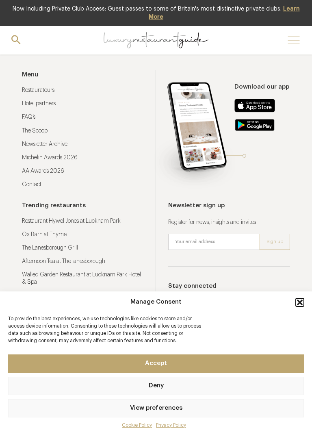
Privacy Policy (171, 425)
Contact (31, 184)
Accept (156, 363)
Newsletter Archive (44, 144)
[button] (300, 302)
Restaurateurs (38, 90)
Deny (156, 385)
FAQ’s (28, 117)
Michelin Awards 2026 (50, 158)
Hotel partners (39, 103)
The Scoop (35, 131)
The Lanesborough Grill (50, 248)
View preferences (156, 408)
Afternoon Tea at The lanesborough (63, 261)
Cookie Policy (137, 425)
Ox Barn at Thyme (44, 234)
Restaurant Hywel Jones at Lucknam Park (71, 221)
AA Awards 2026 (43, 171)
